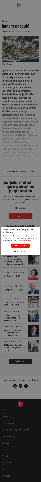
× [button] (37, 229)
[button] (20, 251)
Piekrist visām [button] (20, 246)
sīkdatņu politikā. (25, 241)
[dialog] (20, 241)
